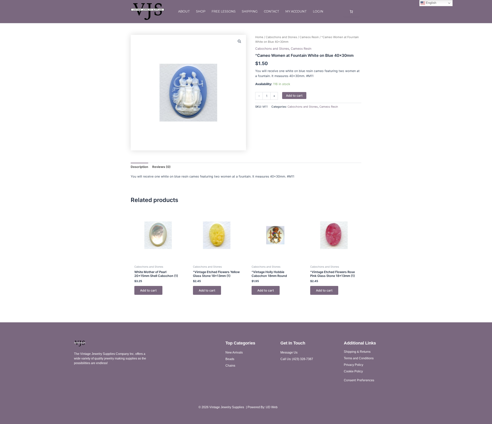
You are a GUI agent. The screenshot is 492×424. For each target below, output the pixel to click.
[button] (239, 41)
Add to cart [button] (148, 290)
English (430, 2)
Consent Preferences (359, 380)
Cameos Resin (309, 37)
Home (259, 37)
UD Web (272, 407)
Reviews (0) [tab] (161, 167)
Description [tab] (139, 167)
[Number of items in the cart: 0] (351, 11)
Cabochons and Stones (281, 37)
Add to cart (294, 95)
